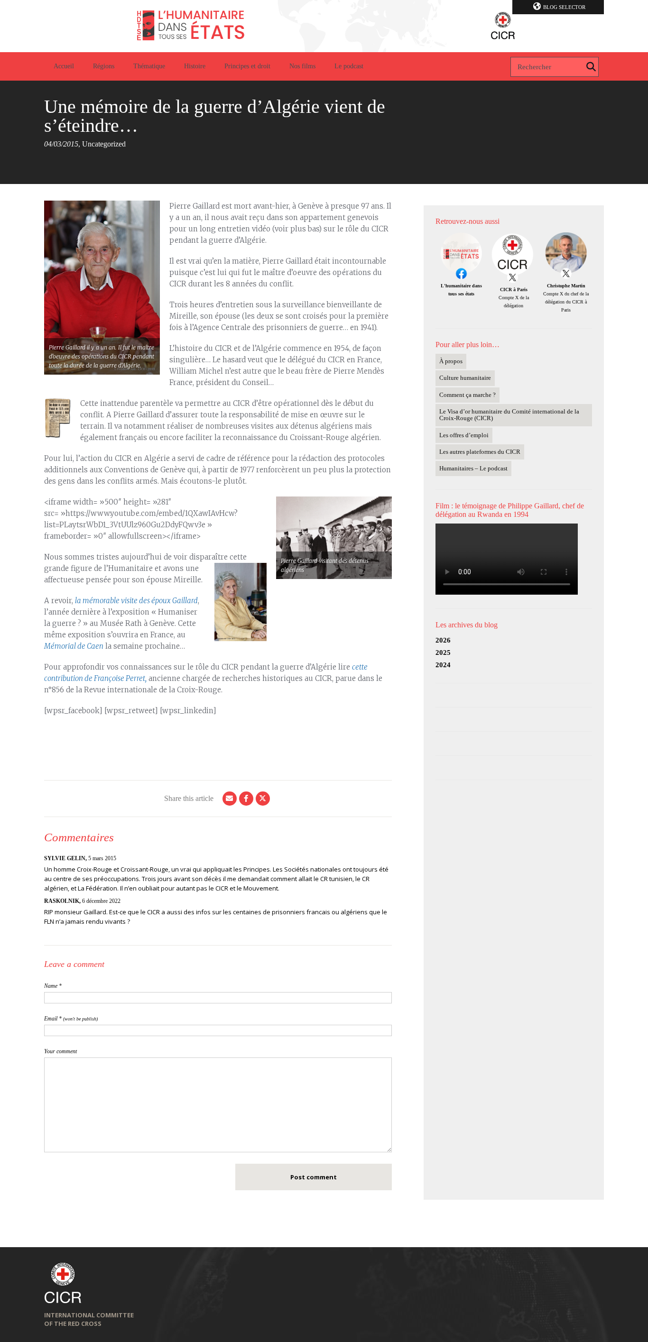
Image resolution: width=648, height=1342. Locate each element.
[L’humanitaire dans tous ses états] (324, 26)
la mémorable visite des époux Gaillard (136, 600)
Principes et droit (247, 66)
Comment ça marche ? (467, 394)
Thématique (149, 66)
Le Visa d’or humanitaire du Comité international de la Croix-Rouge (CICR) (509, 415)
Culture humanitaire (465, 377)
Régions (103, 66)
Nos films (302, 66)
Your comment (60, 1051)
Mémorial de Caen (73, 646)
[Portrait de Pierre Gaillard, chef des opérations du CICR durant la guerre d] (102, 288)
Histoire (194, 66)
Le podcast (348, 66)
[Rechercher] (591, 66)
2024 (443, 665)
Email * (71, 1018)
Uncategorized (104, 144)
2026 (443, 640)
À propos (451, 361)
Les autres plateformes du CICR (479, 451)
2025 (443, 652)
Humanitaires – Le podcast (473, 468)
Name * (53, 986)
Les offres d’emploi (464, 435)
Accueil (64, 66)
